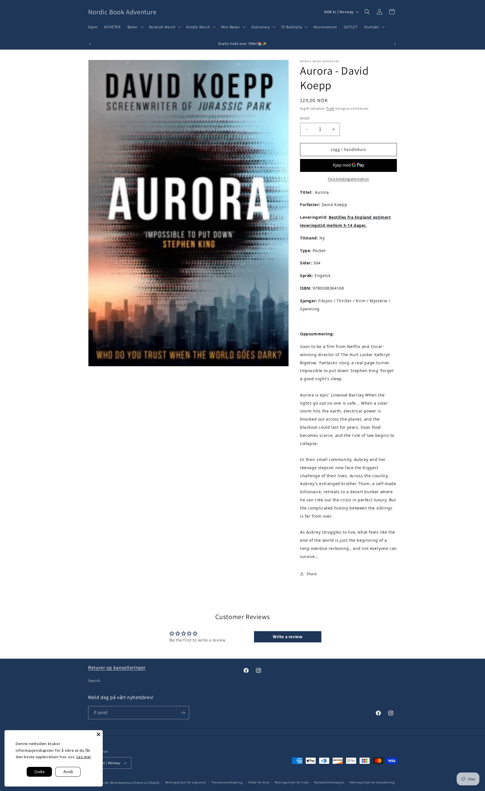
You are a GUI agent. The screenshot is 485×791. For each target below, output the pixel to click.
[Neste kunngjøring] (395, 44)
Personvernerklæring (227, 782)
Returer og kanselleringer (117, 667)
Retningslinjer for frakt (292, 782)
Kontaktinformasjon (329, 782)
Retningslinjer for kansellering (372, 782)
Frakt (330, 108)
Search (94, 680)
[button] (135, 27)
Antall (304, 118)
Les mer (84, 756)
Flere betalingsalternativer (348, 179)
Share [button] (311, 573)
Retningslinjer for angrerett (185, 782)
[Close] (98, 734)
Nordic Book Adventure (116, 783)
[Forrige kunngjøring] (90, 44)
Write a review (287, 637)
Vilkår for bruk (258, 782)
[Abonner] (183, 712)
